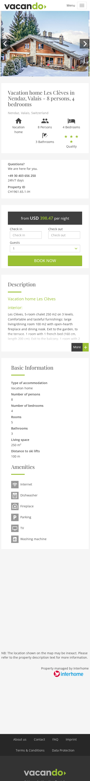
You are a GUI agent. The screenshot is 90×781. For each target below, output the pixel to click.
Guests (15, 242)
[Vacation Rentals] (25, 5)
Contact (39, 739)
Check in (16, 229)
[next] (84, 44)
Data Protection (63, 750)
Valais (25, 113)
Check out (55, 229)
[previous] (5, 44)
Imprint (71, 739)
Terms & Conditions (30, 750)
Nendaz (13, 113)
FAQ (55, 739)
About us (19, 739)
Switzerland (39, 113)
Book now (45, 260)
